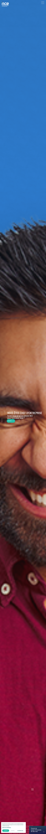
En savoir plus (20, 830)
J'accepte (5, 830)
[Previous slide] (2, 414)
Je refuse (12, 830)
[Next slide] (2, 420)
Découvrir (10, 420)
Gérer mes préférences (6, 827)
